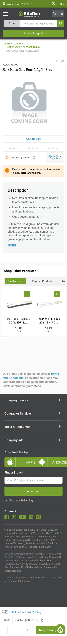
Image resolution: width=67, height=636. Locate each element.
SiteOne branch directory (19, 500)
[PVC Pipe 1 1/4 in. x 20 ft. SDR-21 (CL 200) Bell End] (19, 304)
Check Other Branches (54, 157)
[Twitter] (15, 518)
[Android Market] (49, 459)
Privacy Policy (37, 577)
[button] (18, 4)
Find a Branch (14, 472)
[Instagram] (39, 518)
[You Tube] (23, 518)
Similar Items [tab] (15, 281)
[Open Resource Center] (60, 629)
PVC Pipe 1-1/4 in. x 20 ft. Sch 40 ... (48, 321)
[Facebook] (7, 518)
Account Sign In (34, 33)
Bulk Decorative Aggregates (22, 51)
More (12, 245)
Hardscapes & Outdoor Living (23, 47)
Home (7, 43)
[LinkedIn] (32, 518)
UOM (7, 620)
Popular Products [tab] (42, 281)
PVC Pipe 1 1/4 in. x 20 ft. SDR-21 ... (18, 321)
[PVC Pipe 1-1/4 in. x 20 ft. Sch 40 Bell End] (48, 304)
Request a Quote (50, 630)
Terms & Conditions (14, 577)
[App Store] (17, 459)
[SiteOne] (29, 16)
